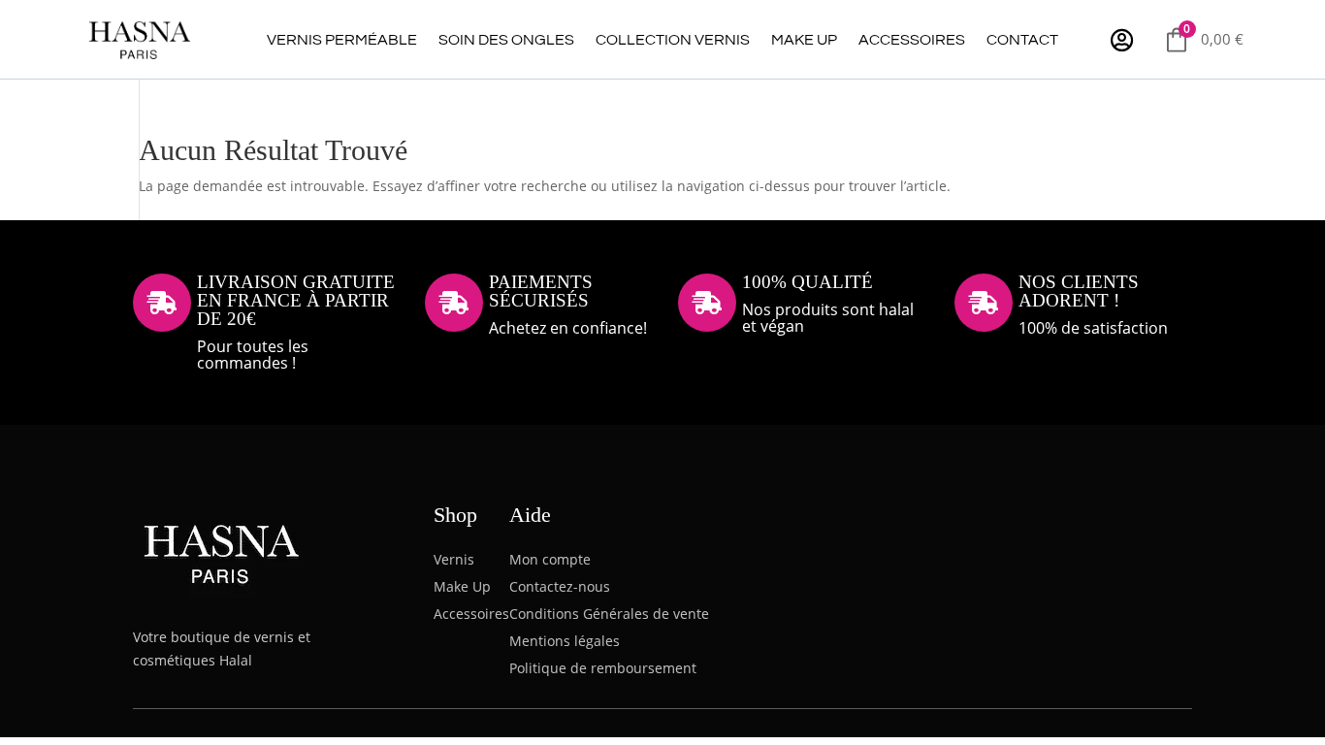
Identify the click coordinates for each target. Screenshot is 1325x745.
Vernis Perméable (342, 40)
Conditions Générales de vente (609, 613)
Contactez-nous (559, 586)
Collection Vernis (673, 40)
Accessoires (911, 40)
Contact (1022, 40)
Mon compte (550, 559)
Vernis (454, 559)
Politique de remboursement (602, 668)
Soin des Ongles (506, 40)
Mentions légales (564, 641)
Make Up (804, 40)
